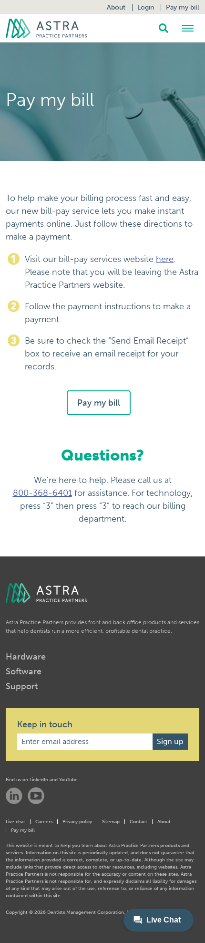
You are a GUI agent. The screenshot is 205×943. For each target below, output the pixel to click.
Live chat (15, 821)
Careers (43, 821)
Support (22, 686)
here (165, 259)
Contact (138, 821)
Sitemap (111, 821)
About (116, 7)
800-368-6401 (42, 493)
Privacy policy (77, 821)
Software (23, 671)
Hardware (26, 656)
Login (145, 7)
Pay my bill (182, 7)
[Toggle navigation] (188, 28)
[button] (163, 28)
